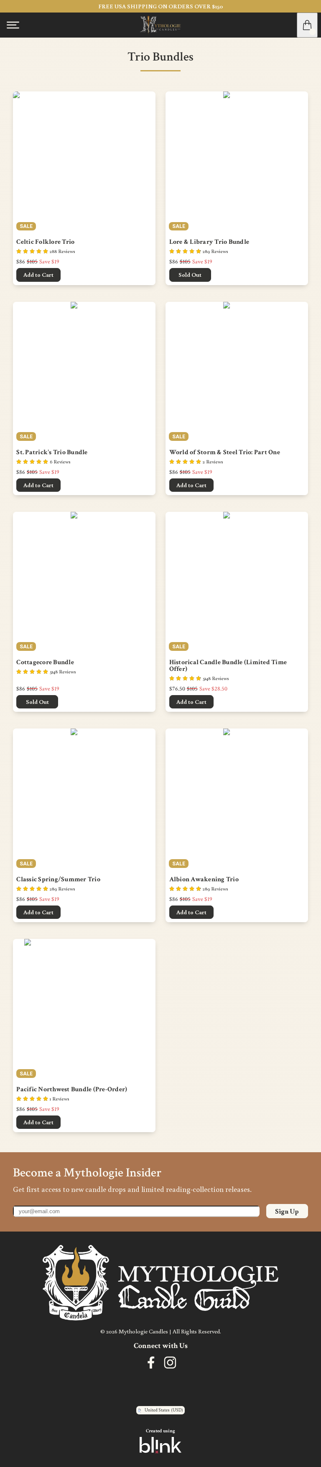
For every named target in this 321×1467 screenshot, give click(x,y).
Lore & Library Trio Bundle (209, 242)
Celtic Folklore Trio (45, 242)
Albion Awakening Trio (204, 879)
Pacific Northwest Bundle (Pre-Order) (71, 1089)
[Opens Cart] (307, 25)
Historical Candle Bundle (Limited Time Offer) (228, 666)
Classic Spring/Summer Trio (58, 879)
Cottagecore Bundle (45, 662)
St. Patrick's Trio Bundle (51, 452)
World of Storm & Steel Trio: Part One (224, 452)
